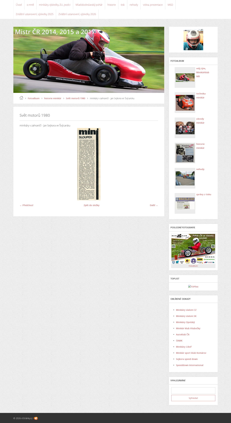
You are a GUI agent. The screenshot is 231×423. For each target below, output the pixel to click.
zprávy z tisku (203, 194)
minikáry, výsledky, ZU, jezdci (55, 4)
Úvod (19, 4)
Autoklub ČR (182, 334)
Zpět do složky (91, 205)
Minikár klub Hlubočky (188, 328)
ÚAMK (179, 340)
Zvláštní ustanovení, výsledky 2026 (77, 14)
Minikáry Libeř (184, 346)
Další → (154, 205)
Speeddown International (189, 365)
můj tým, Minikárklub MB (202, 72)
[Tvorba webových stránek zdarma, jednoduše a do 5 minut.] (36, 418)
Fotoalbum (33, 98)
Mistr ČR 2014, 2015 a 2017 (55, 31)
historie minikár (52, 98)
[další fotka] (152, 164)
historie (111, 4)
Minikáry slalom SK (186, 316)
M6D (170, 4)
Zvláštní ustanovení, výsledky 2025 (34, 14)
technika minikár (201, 95)
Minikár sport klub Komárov (191, 352)
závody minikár (200, 120)
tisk (123, 4)
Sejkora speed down (187, 359)
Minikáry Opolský (185, 322)
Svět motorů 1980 (75, 98)
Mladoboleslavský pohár (89, 4)
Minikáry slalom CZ (186, 309)
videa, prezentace (153, 4)
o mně (30, 4)
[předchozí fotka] (24, 164)
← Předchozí (26, 205)
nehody (134, 4)
